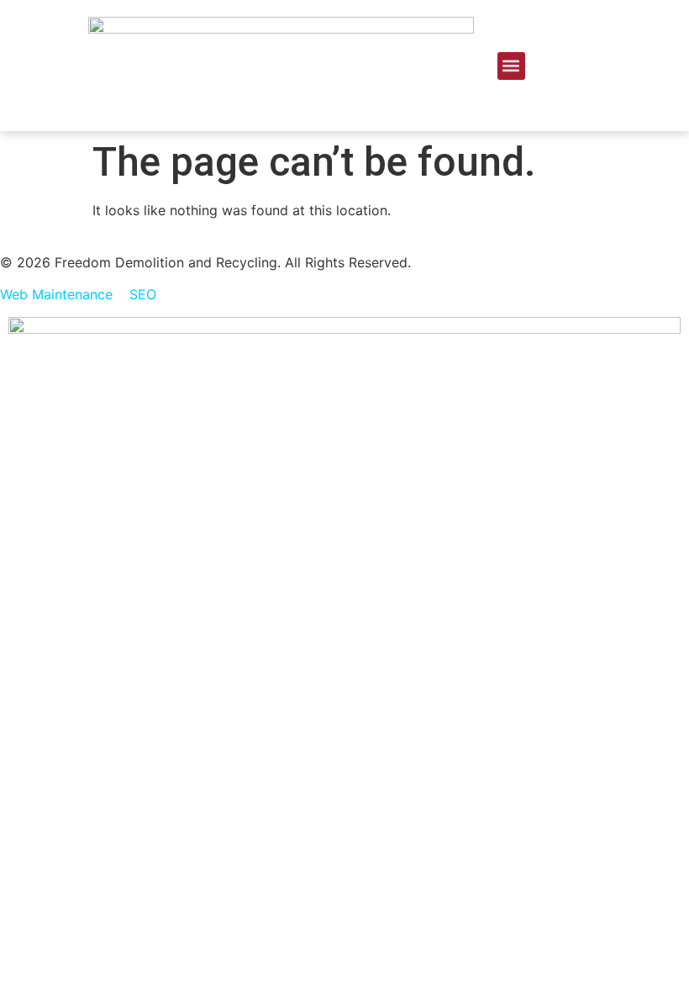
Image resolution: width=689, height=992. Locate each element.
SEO (142, 294)
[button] (511, 66)
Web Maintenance (56, 294)
